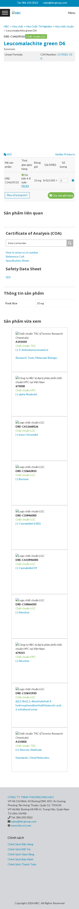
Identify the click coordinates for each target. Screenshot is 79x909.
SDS (9, 154)
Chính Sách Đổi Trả (19, 849)
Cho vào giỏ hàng (62, 195)
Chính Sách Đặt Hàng (20, 844)
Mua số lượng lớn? (17, 195)
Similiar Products (65, 154)
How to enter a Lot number (22, 252)
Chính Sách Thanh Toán (22, 864)
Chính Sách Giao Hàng (21, 854)
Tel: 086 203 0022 (27, 2)
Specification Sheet (17, 260)
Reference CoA (15, 256)
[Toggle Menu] (5, 12)
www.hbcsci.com (21, 825)
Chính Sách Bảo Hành (20, 859)
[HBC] (16, 13)
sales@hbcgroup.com (55, 2)
